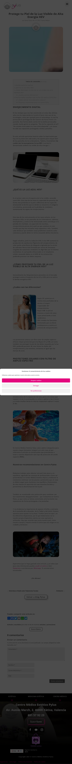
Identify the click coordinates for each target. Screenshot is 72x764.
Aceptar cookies (36, 380)
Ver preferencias (36, 391)
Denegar (36, 386)
